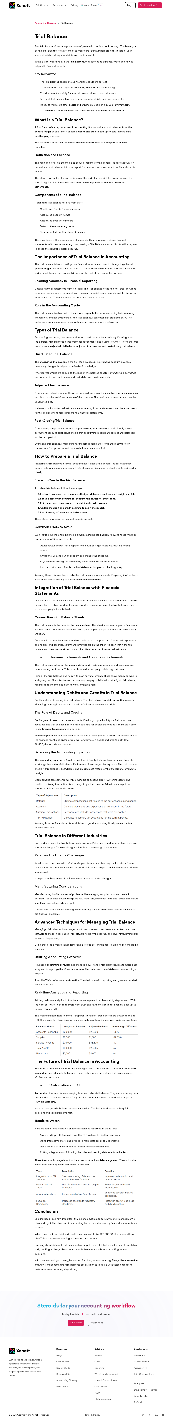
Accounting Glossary (66, 1380)
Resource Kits (63, 1374)
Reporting (99, 1368)
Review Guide (63, 1368)
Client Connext (141, 1362)
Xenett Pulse (90, 5)
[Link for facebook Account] (136, 1415)
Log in (130, 5)
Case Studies (62, 1362)
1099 (97, 1393)
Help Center (62, 1387)
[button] (42, 5)
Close (97, 1362)
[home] (19, 5)
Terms (88, 1415)
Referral (138, 1402)
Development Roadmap (145, 1390)
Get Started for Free (150, 5)
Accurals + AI (140, 1368)
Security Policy (141, 1396)
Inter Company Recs (144, 1374)
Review (98, 1355)
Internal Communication (106, 1380)
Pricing (74, 5)
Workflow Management (106, 1374)
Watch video (96, 1323)
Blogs (59, 1355)
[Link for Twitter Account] (149, 1415)
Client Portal (100, 1387)
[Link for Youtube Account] (163, 1415)
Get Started (76, 1323)
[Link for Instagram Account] (143, 1415)
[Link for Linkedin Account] (156, 1415)
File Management (103, 1399)
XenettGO (139, 1355)
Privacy (96, 1415)
